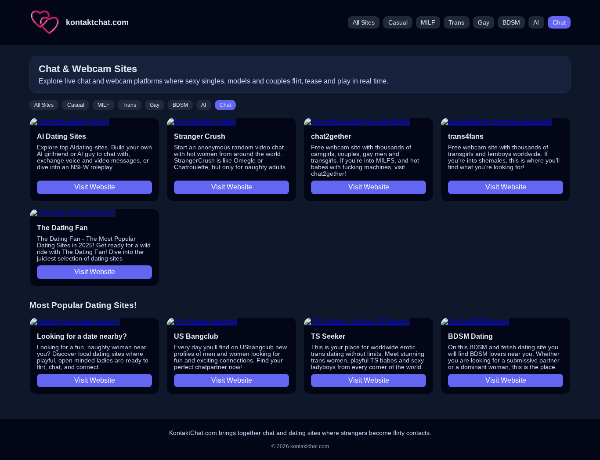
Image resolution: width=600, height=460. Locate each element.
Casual (398, 22)
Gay (483, 22)
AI (536, 22)
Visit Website (94, 187)
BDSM (511, 22)
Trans (456, 22)
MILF (428, 22)
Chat (559, 22)
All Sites (364, 22)
